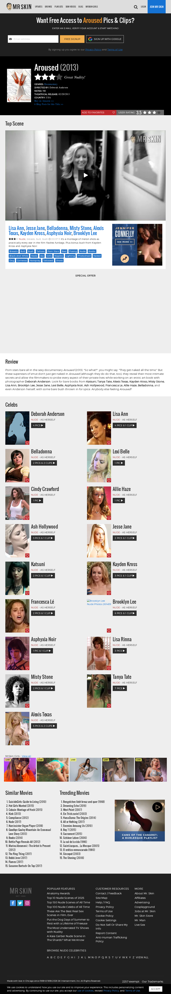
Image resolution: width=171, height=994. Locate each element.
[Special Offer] (85, 314)
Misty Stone (81, 228)
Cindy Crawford (45, 489)
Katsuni (38, 564)
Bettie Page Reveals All (24, 842)
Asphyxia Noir (59, 233)
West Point (72, 810)
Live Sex (140, 924)
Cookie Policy (104, 915)
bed (64, 251)
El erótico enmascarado (79, 850)
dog (12, 260)
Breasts (14, 251)
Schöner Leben (75, 838)
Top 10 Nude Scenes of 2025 (65, 898)
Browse (48, 6)
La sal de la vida (75, 842)
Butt (23, 251)
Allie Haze (122, 489)
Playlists (59, 6)
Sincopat (72, 854)
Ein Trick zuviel (75, 814)
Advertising (142, 902)
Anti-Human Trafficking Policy (111, 939)
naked (97, 255)
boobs (92, 251)
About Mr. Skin (144, 893)
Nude (83, 251)
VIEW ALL (137, 957)
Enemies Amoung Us (78, 826)
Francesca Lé (42, 601)
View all (26, 756)
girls (49, 255)
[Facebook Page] (13, 903)
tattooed (48, 260)
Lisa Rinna (122, 639)
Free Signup (72, 39)
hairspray (35, 260)
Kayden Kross (32, 233)
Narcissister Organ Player (26, 826)
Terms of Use (115, 49)
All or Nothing (74, 822)
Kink (15, 814)
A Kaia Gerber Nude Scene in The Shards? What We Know (66, 938)
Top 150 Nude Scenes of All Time (68, 902)
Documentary (50, 84)
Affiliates (140, 898)
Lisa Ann (16, 228)
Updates (38, 6)
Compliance (19, 818)
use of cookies (85, 990)
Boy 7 (69, 830)
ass (42, 255)
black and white (19, 255)
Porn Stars (53, 251)
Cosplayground (145, 907)
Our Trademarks (152, 981)
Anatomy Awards (58, 893)
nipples (58, 255)
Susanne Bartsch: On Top (25, 866)
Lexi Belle (121, 451)
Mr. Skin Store (144, 915)
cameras (22, 260)
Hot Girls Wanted (21, 806)
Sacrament (72, 834)
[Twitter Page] (20, 903)
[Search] (135, 6)
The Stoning (73, 858)
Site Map (101, 898)
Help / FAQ (103, 902)
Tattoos (41, 251)
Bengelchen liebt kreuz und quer (84, 802)
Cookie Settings (106, 920)
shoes (59, 260)
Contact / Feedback (109, 893)
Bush (31, 251)
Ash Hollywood (44, 526)
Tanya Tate (122, 676)
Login (143, 6)
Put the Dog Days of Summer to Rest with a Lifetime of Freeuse (68, 921)
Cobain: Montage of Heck (26, 810)
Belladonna (57, 228)
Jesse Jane (35, 228)
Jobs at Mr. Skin (145, 911)
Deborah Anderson (48, 414)
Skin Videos (71, 6)
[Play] (85, 175)
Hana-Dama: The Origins (79, 818)
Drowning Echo (74, 806)
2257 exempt (130, 981)
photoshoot (84, 255)
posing (73, 251)
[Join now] (157, 6)
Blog (80, 6)
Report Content (106, 933)
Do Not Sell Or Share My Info (112, 926)
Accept (155, 988)
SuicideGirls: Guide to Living (27, 802)
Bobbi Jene (18, 858)
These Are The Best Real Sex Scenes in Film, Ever (65, 913)
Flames (16, 862)
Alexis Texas (41, 714)
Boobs (16, 838)
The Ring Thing (20, 854)
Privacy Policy (93, 49)
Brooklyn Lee (85, 233)
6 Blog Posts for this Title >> (48, 104)
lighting (70, 255)
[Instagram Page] (27, 903)
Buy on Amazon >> (44, 100)
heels (34, 255)
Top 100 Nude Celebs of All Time (68, 907)
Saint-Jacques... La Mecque (81, 846)
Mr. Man (140, 920)
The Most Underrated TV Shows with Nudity (68, 929)
